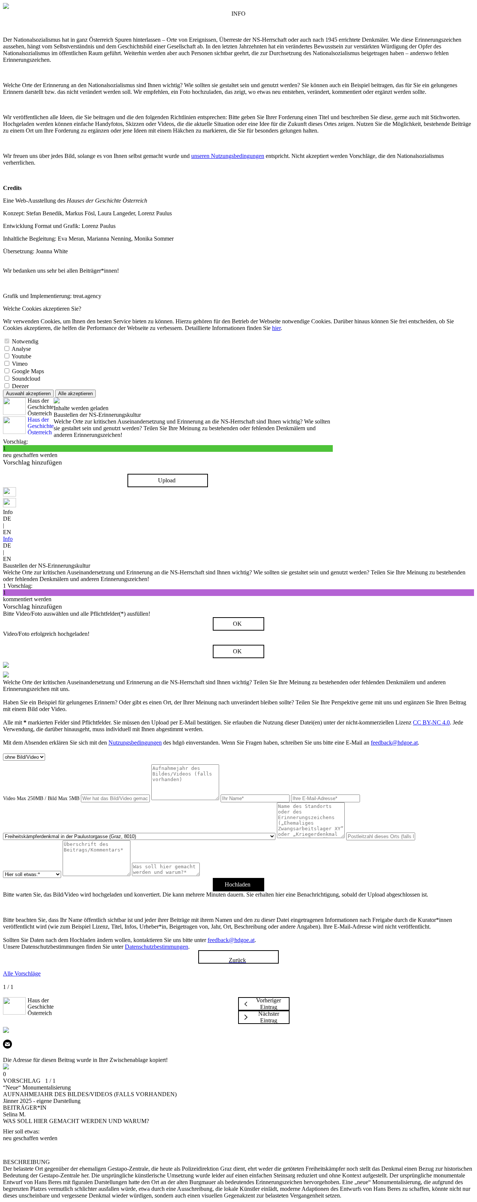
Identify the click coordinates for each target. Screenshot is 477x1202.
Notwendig (25, 341)
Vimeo (20, 364)
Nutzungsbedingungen (135, 742)
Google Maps (28, 371)
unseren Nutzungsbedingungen (227, 156)
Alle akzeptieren (75, 393)
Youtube (21, 356)
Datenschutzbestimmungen (156, 946)
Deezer (20, 386)
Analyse (21, 349)
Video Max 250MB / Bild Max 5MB (41, 798)
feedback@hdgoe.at (394, 742)
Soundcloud (26, 378)
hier (276, 328)
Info (8, 539)
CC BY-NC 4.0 (431, 722)
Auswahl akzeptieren (28, 393)
